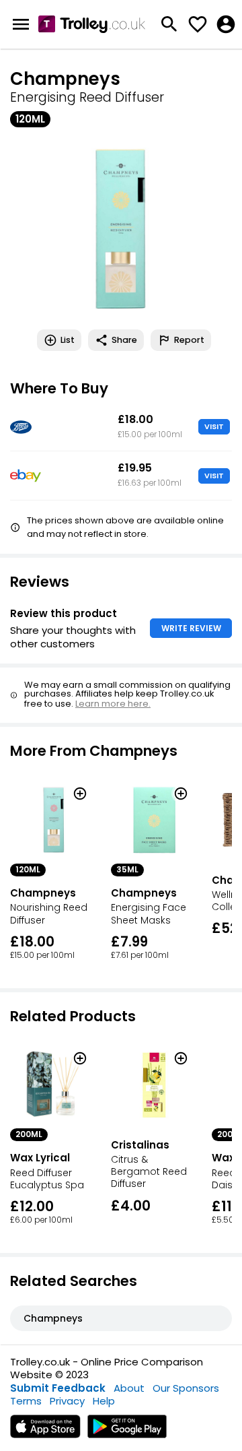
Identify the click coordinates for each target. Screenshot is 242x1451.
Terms (26, 1401)
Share (124, 339)
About (129, 1388)
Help (104, 1401)
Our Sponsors (186, 1388)
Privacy (67, 1401)
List (68, 339)
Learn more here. (113, 703)
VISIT (214, 426)
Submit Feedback (58, 1388)
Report (189, 339)
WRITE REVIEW (191, 628)
